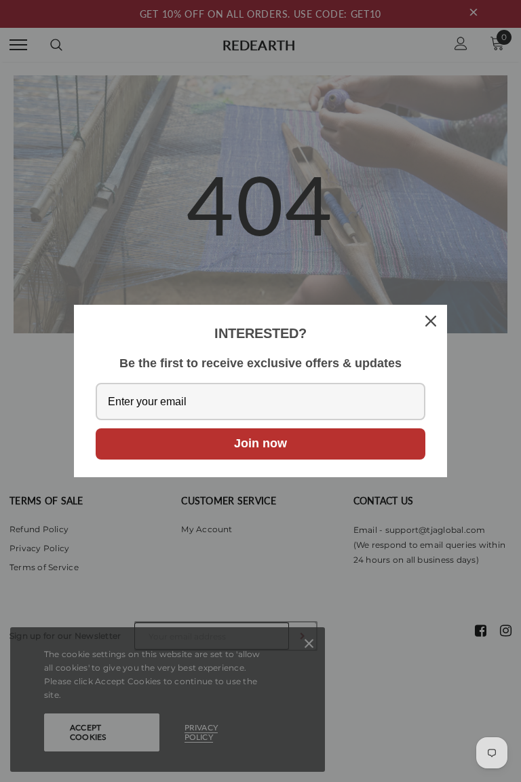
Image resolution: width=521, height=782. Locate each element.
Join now (260, 443)
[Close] (430, 321)
